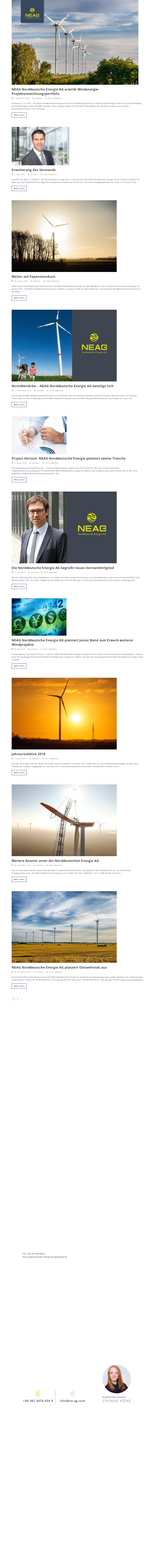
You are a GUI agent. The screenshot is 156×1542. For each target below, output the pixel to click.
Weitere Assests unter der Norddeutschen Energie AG (55, 860)
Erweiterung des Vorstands (34, 170)
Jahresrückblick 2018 (28, 754)
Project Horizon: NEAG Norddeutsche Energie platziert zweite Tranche (69, 458)
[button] (150, 12)
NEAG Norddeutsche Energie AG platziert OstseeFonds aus (59, 967)
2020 (50, 98)
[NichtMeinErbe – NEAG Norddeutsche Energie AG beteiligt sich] (64, 345)
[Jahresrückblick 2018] (64, 713)
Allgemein (57, 98)
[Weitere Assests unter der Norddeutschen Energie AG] (64, 820)
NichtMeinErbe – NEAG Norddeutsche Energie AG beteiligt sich (63, 386)
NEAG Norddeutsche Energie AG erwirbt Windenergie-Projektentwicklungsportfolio (55, 91)
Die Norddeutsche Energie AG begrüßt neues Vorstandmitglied (63, 568)
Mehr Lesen (19, 115)
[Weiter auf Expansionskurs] (64, 236)
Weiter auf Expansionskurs (33, 276)
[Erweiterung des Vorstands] (40, 146)
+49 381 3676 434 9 (38, 1401)
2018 (51, 865)
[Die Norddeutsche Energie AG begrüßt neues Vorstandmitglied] (64, 527)
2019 (52, 390)
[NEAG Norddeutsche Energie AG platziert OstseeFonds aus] (64, 927)
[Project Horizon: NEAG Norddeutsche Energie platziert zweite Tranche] (39, 435)
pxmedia (38, 98)
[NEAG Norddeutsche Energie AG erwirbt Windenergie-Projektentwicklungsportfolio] (75, 42)
